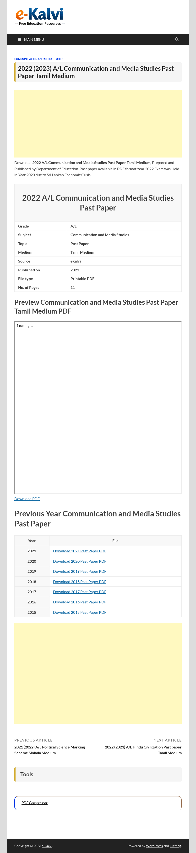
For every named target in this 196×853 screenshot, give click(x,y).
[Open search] (176, 39)
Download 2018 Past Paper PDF (79, 581)
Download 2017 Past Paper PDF (79, 591)
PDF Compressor (35, 802)
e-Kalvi (47, 846)
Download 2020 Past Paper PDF (79, 561)
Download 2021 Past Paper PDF (79, 551)
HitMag (175, 846)
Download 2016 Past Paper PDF (79, 602)
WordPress (154, 846)
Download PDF (27, 498)
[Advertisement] (98, 124)
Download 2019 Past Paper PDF (79, 571)
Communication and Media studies (38, 58)
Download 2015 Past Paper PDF (79, 612)
